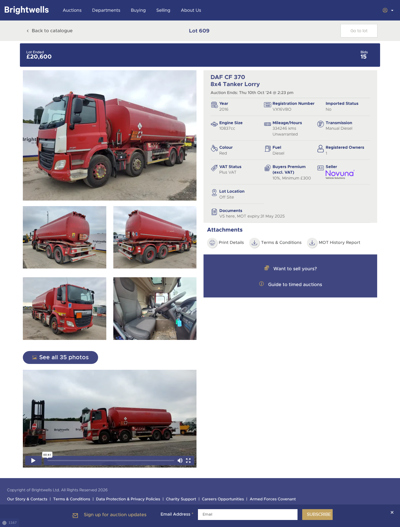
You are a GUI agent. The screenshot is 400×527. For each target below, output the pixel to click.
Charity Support (181, 499)
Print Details (231, 242)
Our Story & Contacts (27, 499)
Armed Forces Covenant (273, 499)
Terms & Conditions (281, 242)
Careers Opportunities (223, 499)
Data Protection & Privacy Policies (128, 499)
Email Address (176, 514)
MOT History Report (339, 242)
